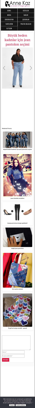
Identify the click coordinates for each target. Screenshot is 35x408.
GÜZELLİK (26, 10)
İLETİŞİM (9, 28)
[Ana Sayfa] (17, 7)
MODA (9, 15)
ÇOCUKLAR (25, 19)
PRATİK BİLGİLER (26, 24)
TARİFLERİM (9, 24)
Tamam (12, 405)
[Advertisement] (17, 108)
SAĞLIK (26, 15)
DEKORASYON (9, 19)
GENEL (9, 10)
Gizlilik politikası (20, 405)
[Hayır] (33, 402)
